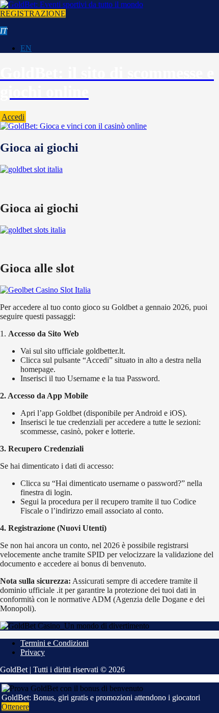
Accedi (13, 116)
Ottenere (15, 706)
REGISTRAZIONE (33, 13)
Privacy (32, 652)
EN (26, 48)
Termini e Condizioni (54, 643)
